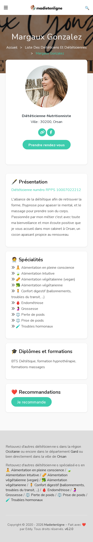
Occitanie (13, 451)
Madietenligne (54, 525)
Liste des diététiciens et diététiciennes (56, 47)
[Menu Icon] (6, 7)
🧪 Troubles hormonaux (24, 499)
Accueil (12, 47)
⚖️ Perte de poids (40, 495)
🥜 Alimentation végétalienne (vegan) (36, 478)
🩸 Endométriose (56, 490)
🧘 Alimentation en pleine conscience (35, 470)
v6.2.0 (69, 529)
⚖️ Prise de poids (71, 495)
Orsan (61, 456)
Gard (74, 451)
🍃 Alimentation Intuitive (39, 473)
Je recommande (31, 402)
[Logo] (46, 7)
